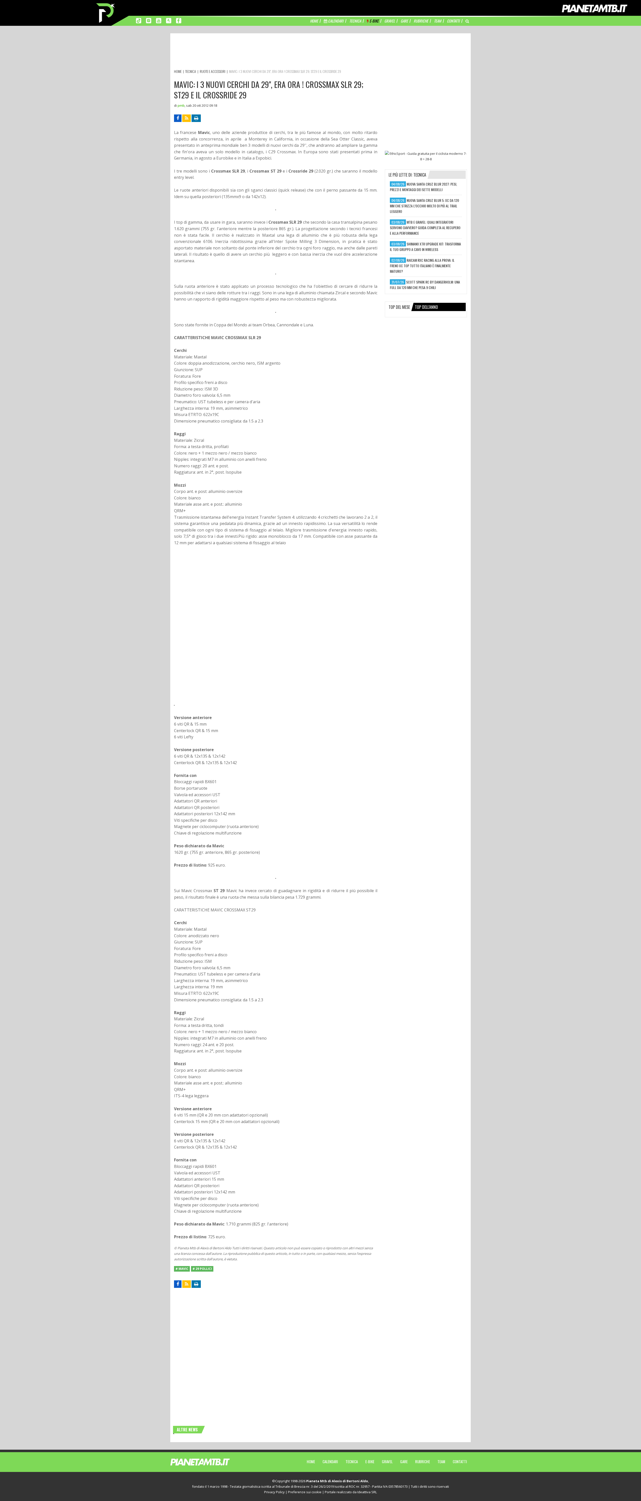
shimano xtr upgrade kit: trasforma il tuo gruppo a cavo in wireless (425, 246)
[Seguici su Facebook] (178, 20)
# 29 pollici (202, 1269)
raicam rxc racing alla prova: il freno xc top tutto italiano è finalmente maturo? (422, 265)
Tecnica (352, 1461)
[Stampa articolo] (196, 118)
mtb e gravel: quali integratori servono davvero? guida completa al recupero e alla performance (425, 227)
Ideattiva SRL (367, 1492)
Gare (404, 1461)
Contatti (460, 1461)
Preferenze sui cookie (305, 1492)
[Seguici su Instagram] (148, 20)
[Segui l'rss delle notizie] (186, 118)
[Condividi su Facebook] (178, 118)
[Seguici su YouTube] (158, 20)
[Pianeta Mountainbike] (106, 12)
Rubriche (422, 1461)
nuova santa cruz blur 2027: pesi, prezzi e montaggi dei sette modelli (423, 186)
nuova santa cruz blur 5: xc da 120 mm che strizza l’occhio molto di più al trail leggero (424, 206)
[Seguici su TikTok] (138, 20)
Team (441, 1461)
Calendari (330, 1461)
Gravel (387, 1461)
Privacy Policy (274, 1492)
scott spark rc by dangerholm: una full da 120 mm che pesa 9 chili (425, 284)
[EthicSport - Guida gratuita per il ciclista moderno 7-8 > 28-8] (426, 156)
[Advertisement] (265, 52)
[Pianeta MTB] (209, 1461)
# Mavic (182, 1269)
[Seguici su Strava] (168, 20)
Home (311, 1461)
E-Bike (369, 1461)
